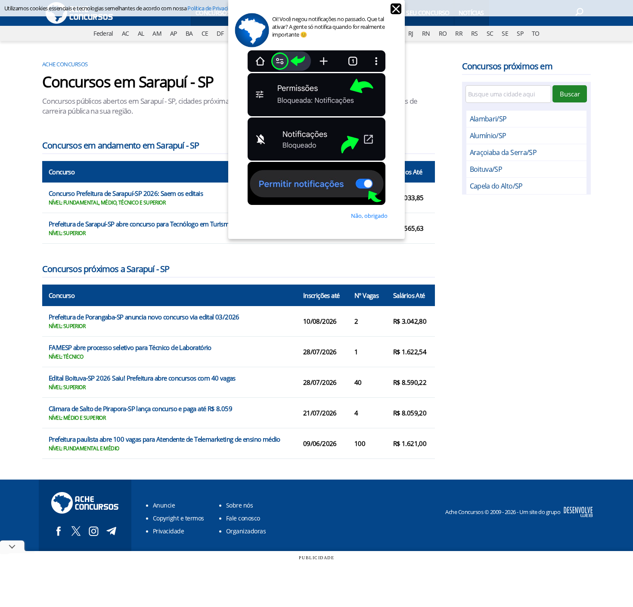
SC (490, 33)
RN (426, 33)
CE (205, 33)
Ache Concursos (65, 64)
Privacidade (168, 531)
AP (173, 33)
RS (474, 33)
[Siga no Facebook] (58, 531)
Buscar (570, 94)
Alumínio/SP (488, 135)
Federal (103, 33)
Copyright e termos (178, 518)
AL (141, 33)
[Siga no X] (76, 531)
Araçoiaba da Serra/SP (503, 152)
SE (505, 33)
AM (156, 33)
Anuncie (164, 505)
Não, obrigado (369, 216)
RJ (410, 33)
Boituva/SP (486, 169)
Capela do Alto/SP (496, 186)
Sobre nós (239, 505)
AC (125, 33)
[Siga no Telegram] (111, 531)
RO (443, 33)
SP (520, 33)
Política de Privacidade (213, 8)
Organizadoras (246, 531)
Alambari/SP (488, 119)
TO (536, 33)
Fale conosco (243, 518)
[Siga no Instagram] (93, 531)
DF (220, 33)
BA (189, 33)
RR (458, 33)
